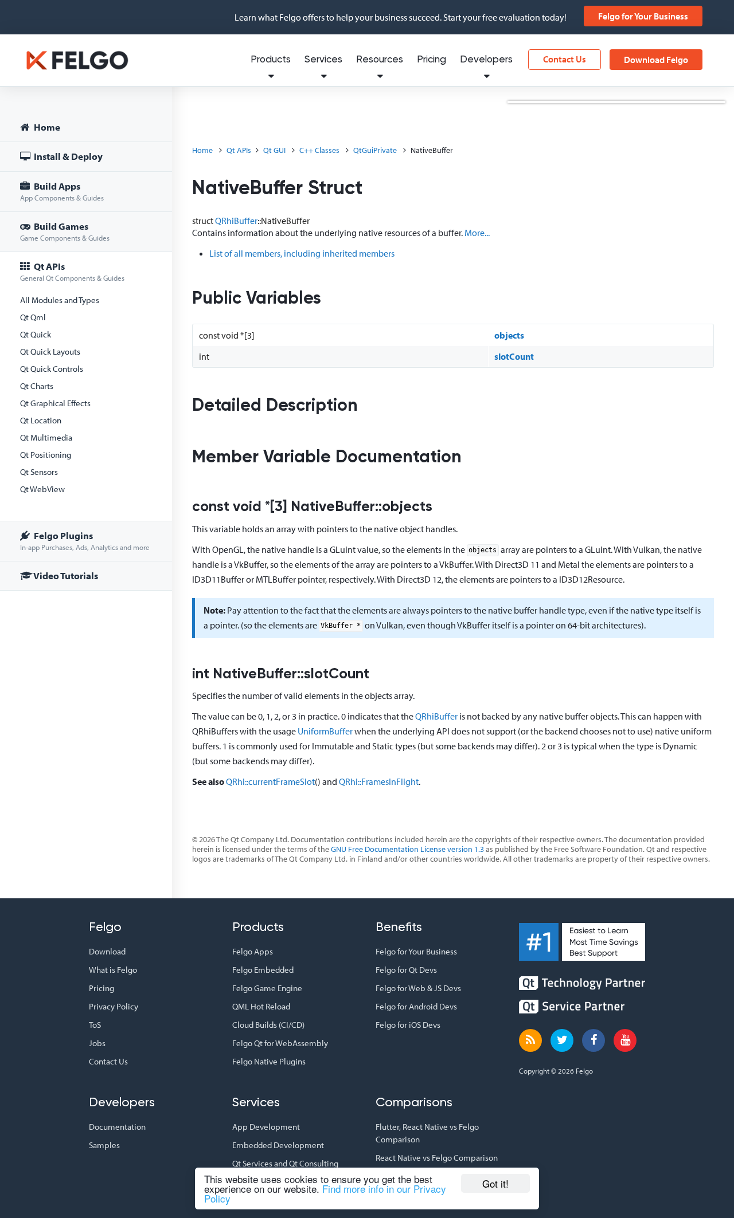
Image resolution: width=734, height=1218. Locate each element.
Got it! (495, 1183)
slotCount (514, 356)
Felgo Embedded (263, 969)
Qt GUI (274, 150)
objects (509, 335)
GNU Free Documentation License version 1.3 (407, 849)
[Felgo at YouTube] (625, 1040)
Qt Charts (36, 385)
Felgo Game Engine (267, 988)
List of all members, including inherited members (302, 253)
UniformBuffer (325, 731)
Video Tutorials (65, 575)
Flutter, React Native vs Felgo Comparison (427, 1133)
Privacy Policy (113, 1006)
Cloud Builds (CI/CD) (268, 1024)
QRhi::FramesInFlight (379, 781)
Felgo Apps (252, 951)
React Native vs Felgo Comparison (437, 1157)
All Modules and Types (59, 299)
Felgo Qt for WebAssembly (280, 1043)
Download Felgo (656, 59)
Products (271, 60)
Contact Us (564, 59)
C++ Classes (319, 150)
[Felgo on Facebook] (593, 1040)
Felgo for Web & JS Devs (418, 988)
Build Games (65, 231)
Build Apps (62, 191)
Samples (104, 1145)
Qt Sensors (39, 471)
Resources (379, 60)
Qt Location (40, 420)
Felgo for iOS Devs (408, 1024)
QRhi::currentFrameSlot (270, 781)
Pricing (431, 60)
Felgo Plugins (85, 540)
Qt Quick (35, 334)
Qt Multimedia (46, 437)
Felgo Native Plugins (269, 1061)
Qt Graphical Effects (55, 403)
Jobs (97, 1043)
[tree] (86, 353)
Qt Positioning (45, 454)
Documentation (117, 1126)
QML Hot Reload (261, 1006)
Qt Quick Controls (51, 368)
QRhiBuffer (236, 220)
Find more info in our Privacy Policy (325, 1193)
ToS (95, 1024)
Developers (486, 60)
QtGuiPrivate (375, 150)
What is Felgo (113, 969)
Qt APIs (72, 271)
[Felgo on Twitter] (561, 1040)
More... (477, 232)
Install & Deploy (67, 156)
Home (46, 127)
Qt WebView (42, 489)
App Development (266, 1126)
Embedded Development (278, 1145)
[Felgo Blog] (530, 1040)
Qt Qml (33, 317)
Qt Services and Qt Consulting (285, 1163)
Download (107, 951)
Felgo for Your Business (643, 16)
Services (323, 60)
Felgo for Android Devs (416, 1006)
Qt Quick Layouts (50, 351)
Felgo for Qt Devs (406, 969)
